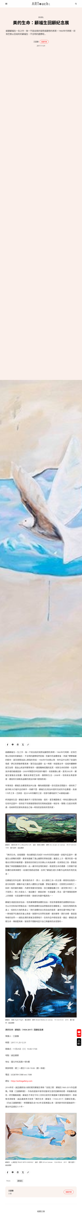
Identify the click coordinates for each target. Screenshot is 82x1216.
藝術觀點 (40, 17)
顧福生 (20, 1181)
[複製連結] (28, 744)
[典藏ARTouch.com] (41, 3)
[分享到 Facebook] (7, 744)
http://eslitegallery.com (21, 1081)
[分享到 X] (23, 744)
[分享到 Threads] (18, 744)
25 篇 (10, 1193)
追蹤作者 (44, 42)
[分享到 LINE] (12, 744)
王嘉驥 (36, 42)
